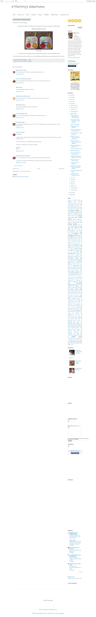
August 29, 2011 (20, 74)
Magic (74, 241)
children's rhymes (77, 292)
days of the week (76, 302)
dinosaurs (70, 304)
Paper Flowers (71, 255)
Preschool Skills (73, 258)
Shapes (75, 265)
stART (73, 337)
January (73, 190)
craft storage (77, 299)
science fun (71, 329)
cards (79, 290)
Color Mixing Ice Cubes (76, 148)
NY (74, 247)
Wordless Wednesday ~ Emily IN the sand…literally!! (76, 167)
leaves (77, 313)
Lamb (76, 238)
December (73, 105)
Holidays (76, 233)
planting (70, 321)
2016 (71, 95)
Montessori (70, 244)
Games (69, 230)
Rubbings (72, 262)
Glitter (81, 230)
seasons (70, 330)
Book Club (79, 209)
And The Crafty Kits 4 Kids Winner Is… (75, 153)
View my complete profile (74, 57)
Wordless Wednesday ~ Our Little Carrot (76, 130)
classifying (75, 293)
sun (81, 338)
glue (72, 308)
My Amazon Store (64, 15)
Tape (80, 273)
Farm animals (71, 225)
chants (69, 292)
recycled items (75, 327)
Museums (70, 247)
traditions (74, 341)
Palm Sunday (78, 253)
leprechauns (70, 314)
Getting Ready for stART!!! (74, 127)
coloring (74, 296)
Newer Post (16, 168)
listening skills (71, 315)
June (72, 179)
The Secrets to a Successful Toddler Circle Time (75, 567)
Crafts (27, 15)
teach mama (72, 540)
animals (69, 286)
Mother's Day (77, 244)
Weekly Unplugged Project (75, 281)
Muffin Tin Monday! (75, 150)
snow (78, 333)
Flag (72, 229)
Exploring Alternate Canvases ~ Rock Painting (75, 121)
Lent (79, 238)
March (72, 185)
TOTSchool (72, 273)
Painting (70, 253)
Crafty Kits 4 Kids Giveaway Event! (75, 174)
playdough (70, 323)
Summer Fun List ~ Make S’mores (75, 160)
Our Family (76, 250)
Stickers (77, 270)
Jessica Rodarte (20, 113)
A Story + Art (21, 15)
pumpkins (80, 326)
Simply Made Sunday (77, 267)
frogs (69, 307)
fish (80, 305)
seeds (78, 330)
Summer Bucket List (72, 271)
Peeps (79, 256)
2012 (71, 101)
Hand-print (72, 232)
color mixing (74, 295)
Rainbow (80, 259)
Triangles (71, 278)
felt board (75, 305)
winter (80, 342)
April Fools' (76, 203)
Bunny (80, 210)
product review (71, 326)
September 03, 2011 (21, 162)
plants (78, 321)
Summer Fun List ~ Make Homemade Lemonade (75, 137)
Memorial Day (77, 242)
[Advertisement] (72, 505)
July (72, 177)
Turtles (76, 278)
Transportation (79, 277)
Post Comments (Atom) (24, 171)
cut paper (78, 301)
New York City (79, 247)
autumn (69, 287)
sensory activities (73, 332)
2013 (71, 99)
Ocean (71, 248)
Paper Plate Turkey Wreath (78, 362)
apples (77, 286)
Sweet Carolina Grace (21, 96)
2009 (71, 194)
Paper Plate (79, 255)
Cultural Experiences (77, 219)
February (73, 187)
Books (72, 211)
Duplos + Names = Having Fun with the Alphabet (75, 142)
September (73, 111)
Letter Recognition (72, 240)
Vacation (78, 280)
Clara (69, 213)
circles (69, 293)
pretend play (72, 324)
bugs (75, 290)
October (73, 109)
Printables (46, 15)
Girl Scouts (76, 230)
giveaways (79, 307)
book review (74, 289)
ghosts (73, 307)
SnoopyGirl (19, 122)
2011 (71, 103)
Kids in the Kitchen (77, 237)
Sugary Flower (19, 70)
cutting (69, 302)
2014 (71, 97)
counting (70, 299)
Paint (77, 252)
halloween (79, 310)
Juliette (21, 61)
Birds (69, 207)
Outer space (70, 252)
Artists (75, 204)
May (72, 181)
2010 (71, 192)
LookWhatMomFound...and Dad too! (75, 555)
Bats (73, 206)
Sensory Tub (71, 264)
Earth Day (72, 222)
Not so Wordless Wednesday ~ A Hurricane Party (74, 116)
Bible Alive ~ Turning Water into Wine (78, 352)
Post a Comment (18, 165)
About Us (70, 200)
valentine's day (73, 342)
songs (75, 335)
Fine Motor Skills (76, 227)
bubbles (69, 290)
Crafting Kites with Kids (78, 369)
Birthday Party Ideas (77, 207)
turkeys (80, 341)
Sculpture (78, 262)
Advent (78, 200)
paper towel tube (75, 318)
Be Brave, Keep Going (21, 155)
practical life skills (78, 323)
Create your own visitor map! (75, 578)
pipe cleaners (77, 320)
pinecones (70, 320)
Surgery (80, 271)
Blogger (62, 613)
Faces (79, 224)
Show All (80, 571)
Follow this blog (75, 453)
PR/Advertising (54, 15)
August (72, 113)
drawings (78, 304)
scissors (78, 329)
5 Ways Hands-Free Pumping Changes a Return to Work (75, 559)
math (79, 315)
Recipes (40, 15)
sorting (80, 335)
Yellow (79, 284)
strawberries (70, 338)
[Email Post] (30, 59)
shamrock (70, 333)
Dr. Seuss (80, 221)
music (74, 317)
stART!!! (71, 358)
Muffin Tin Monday (28, 26)
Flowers (78, 229)
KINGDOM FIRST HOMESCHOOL (73, 533)
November (73, 107)
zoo (71, 344)
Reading (72, 261)
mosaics (70, 317)
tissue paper (72, 340)
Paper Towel (73, 256)
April (72, 183)
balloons (76, 287)
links (78, 314)
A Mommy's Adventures (28, 7)
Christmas (77, 212)
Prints (69, 259)
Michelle (77, 33)
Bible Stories (78, 206)
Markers (70, 242)
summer (77, 338)
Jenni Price (19, 132)
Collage (75, 213)
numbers (80, 317)
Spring (71, 268)
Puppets (74, 259)
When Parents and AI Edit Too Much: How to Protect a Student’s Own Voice (75, 543)
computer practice (75, 298)
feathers (69, 305)
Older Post (61, 168)
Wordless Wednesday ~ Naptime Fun (76, 146)
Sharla (17, 87)
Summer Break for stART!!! (74, 163)
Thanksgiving (71, 274)
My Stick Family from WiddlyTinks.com (48, 609)
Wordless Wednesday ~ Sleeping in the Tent (76, 156)
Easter (78, 222)
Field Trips (33, 15)
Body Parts (72, 209)
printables (78, 324)
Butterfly (71, 212)
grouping (74, 310)
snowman (70, 335)
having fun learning (74, 311)
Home (14, 15)
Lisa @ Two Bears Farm (22, 78)
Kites (71, 238)
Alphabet (70, 201)
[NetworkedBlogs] (75, 451)
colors (80, 296)
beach (81, 287)
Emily (18, 61)
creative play (71, 301)
